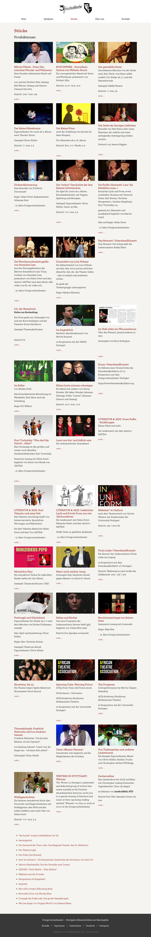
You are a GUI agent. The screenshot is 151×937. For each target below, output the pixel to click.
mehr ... (17, 99)
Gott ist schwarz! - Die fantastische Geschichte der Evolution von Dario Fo (56, 859)
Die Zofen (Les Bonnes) (30, 854)
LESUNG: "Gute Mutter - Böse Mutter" (38, 869)
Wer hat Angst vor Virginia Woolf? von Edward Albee (45, 903)
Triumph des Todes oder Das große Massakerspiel (44, 898)
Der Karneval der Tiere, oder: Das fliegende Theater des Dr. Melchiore (53, 845)
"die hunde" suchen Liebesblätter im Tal (38, 835)
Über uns (99, 19)
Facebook (90, 925)
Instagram (104, 925)
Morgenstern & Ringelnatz (32, 879)
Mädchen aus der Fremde (31, 874)
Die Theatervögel (27, 850)
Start (23, 19)
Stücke (74, 19)
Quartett (23, 884)
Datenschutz (75, 925)
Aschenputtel (25, 840)
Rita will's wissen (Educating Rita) (35, 888)
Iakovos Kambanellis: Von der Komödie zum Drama (44, 864)
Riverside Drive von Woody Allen (35, 893)
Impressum (59, 925)
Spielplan (48, 19)
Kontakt (126, 19)
